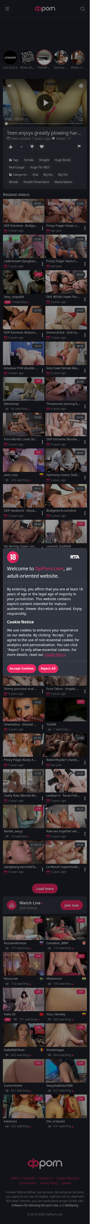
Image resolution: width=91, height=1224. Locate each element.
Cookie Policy (54, 654)
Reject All (48, 668)
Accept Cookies (21, 668)
